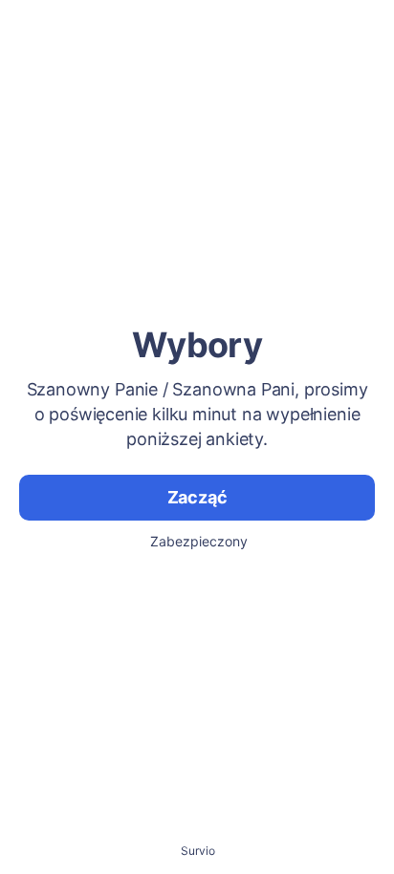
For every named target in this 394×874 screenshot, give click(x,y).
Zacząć (197, 497)
